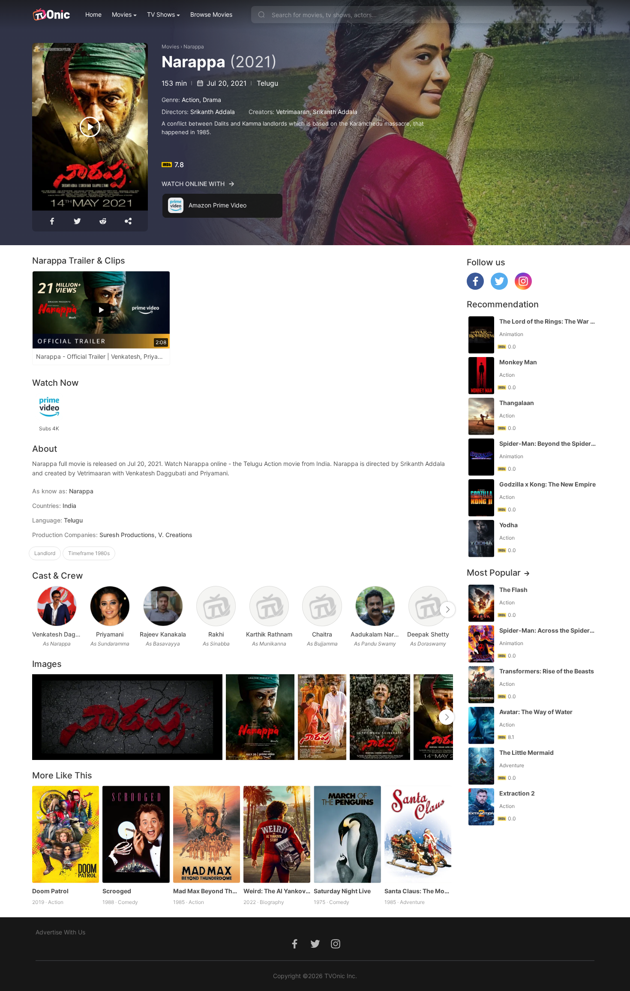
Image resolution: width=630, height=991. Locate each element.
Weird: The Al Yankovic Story (276, 891)
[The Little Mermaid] (481, 766)
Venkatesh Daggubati (57, 634)
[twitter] (499, 287)
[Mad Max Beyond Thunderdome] (206, 834)
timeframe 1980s (89, 553)
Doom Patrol (50, 891)
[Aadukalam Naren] (375, 606)
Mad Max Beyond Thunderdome (206, 891)
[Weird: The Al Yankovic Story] (276, 834)
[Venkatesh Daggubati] (57, 606)
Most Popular (494, 573)
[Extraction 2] (481, 807)
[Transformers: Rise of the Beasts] (481, 684)
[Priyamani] (110, 606)
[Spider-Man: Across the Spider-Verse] (481, 644)
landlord (44, 553)
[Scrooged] (135, 834)
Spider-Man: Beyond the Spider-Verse (547, 443)
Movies (122, 14)
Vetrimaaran (292, 111)
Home (93, 14)
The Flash (513, 589)
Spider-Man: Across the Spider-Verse (547, 630)
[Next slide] (447, 609)
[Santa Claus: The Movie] (417, 834)
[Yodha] (481, 538)
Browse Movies (211, 14)
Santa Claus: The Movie (417, 891)
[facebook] (475, 287)
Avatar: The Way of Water (536, 711)
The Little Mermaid (526, 752)
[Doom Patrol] (65, 834)
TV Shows (161, 14)
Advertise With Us (60, 932)
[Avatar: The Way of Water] (481, 725)
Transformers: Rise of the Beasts (546, 671)
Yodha (508, 525)
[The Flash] (481, 603)
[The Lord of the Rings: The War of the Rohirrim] (481, 335)
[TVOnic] (51, 14)
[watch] (90, 127)
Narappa (193, 46)
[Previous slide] (37, 609)
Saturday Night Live (342, 891)
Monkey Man (518, 362)
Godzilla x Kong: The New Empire (547, 484)
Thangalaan (516, 402)
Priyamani (109, 634)
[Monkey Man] (481, 375)
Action (190, 99)
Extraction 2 (517, 793)
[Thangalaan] (481, 416)
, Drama (210, 99)
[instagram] (523, 287)
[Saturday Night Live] (347, 834)
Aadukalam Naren (375, 634)
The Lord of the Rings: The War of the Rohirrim (547, 321)
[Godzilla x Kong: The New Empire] (481, 498)
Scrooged (116, 891)
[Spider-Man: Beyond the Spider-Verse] (481, 457)
